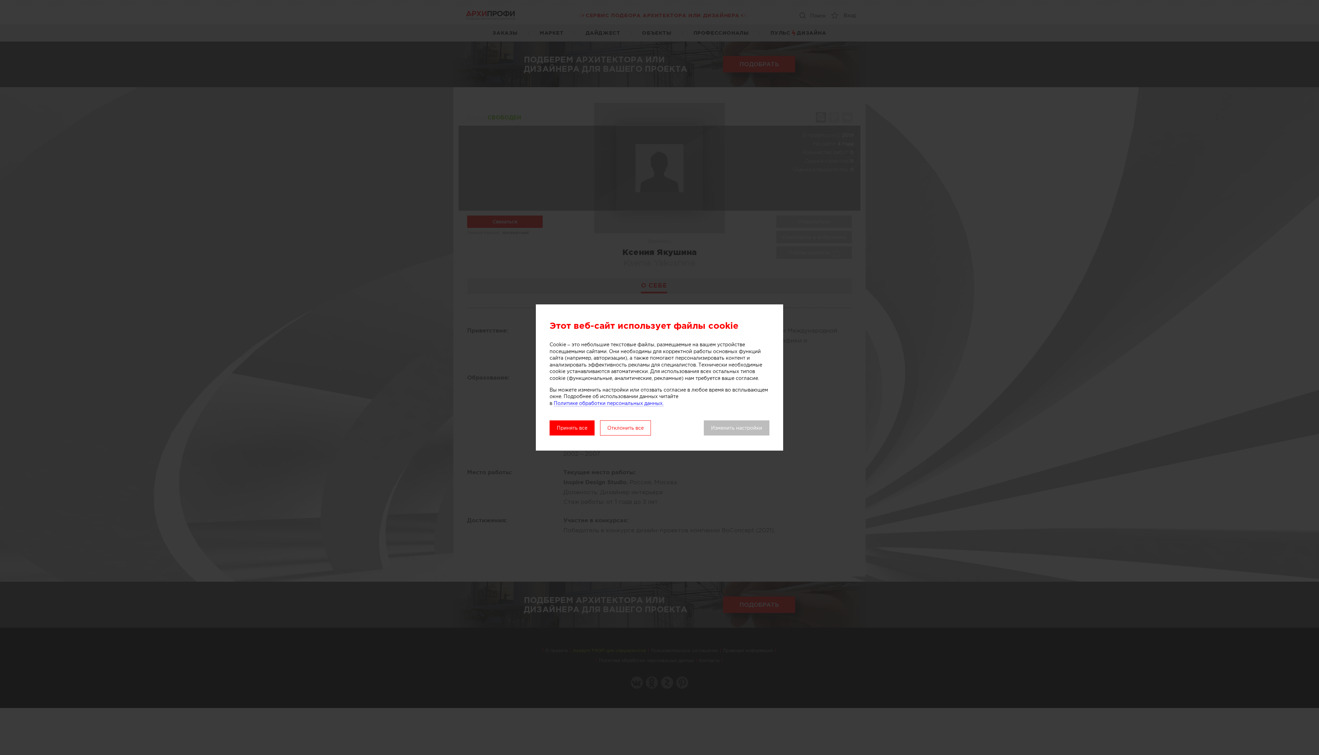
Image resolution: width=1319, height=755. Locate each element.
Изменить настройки (736, 428)
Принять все (572, 428)
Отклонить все (625, 428)
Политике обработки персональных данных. (609, 403)
